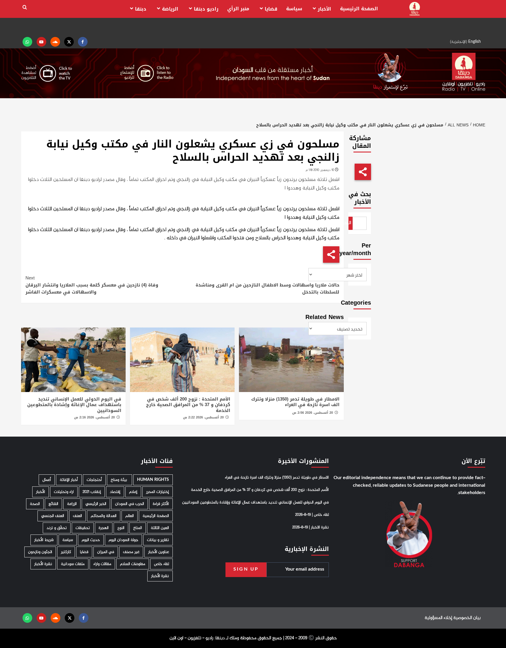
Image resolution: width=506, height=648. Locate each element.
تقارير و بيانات (158, 540)
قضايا (271, 8)
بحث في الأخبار (359, 198)
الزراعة (72, 504)
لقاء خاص (161, 564)
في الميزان (105, 552)
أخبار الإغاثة (69, 479)
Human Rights (153, 479)
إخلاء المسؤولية (438, 618)
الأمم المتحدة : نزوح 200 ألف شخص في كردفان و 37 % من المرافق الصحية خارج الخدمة (188, 405)
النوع (120, 528)
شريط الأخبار (44, 540)
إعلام (133, 491)
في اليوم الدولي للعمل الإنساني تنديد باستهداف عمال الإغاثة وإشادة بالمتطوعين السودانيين (74, 405)
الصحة (35, 504)
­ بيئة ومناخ (119, 479)
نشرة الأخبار (43, 564)
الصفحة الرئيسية (359, 8)
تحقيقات (83, 528)
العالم (129, 516)
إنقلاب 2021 (92, 491)
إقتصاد (115, 491)
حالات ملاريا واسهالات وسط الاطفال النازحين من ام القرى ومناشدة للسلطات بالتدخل (267, 285)
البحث (349, 223)
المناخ (137, 528)
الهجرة (104, 528)
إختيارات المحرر (157, 491)
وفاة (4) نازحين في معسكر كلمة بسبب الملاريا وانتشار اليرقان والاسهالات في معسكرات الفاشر (91, 285)
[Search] (24, 7)
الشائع (53, 504)
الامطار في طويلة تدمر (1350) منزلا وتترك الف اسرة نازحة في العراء (295, 402)
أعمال (46, 479)
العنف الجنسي (52, 516)
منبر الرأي (238, 8)
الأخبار (324, 8)
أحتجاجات (94, 479)
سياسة (294, 8)
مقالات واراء (102, 564)
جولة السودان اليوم (123, 540)
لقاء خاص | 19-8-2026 (312, 515)
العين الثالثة (160, 528)
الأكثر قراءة (161, 504)
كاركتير (66, 552)
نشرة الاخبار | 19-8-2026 (310, 527)
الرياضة (170, 8)
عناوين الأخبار (158, 552)
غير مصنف (131, 552)
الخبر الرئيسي (96, 504)
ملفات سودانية (73, 564)
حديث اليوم (91, 540)
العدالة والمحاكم (104, 516)
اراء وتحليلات (64, 491)
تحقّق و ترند (57, 528)
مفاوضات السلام (132, 564)
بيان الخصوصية (467, 618)
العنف (77, 516)
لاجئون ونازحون (40, 552)
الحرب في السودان (129, 504)
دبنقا (140, 8)
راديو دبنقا (206, 8)
